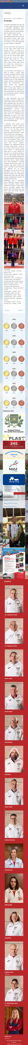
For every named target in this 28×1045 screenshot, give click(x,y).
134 (21, 330)
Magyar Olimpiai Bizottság (10, 506)
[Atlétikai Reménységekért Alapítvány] (14, 454)
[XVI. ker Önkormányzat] (14, 423)
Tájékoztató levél (8, 486)
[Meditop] (14, 479)
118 (21, 363)
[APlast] (14, 437)
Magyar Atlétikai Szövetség (10, 503)
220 (7, 347)
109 (21, 378)
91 (14, 407)
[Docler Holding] (14, 445)
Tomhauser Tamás (16, 1044)
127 (14, 378)
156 (14, 330)
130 (7, 378)
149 (7, 363)
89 (21, 407)
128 (14, 363)
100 (7, 407)
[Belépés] (23, 6)
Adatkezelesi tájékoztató (10, 489)
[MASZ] (14, 466)
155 (7, 330)
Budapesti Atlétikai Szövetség (11, 500)
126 (7, 393)
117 (14, 393)
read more (7, 974)
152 (21, 347)
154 (14, 347)
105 (21, 393)
